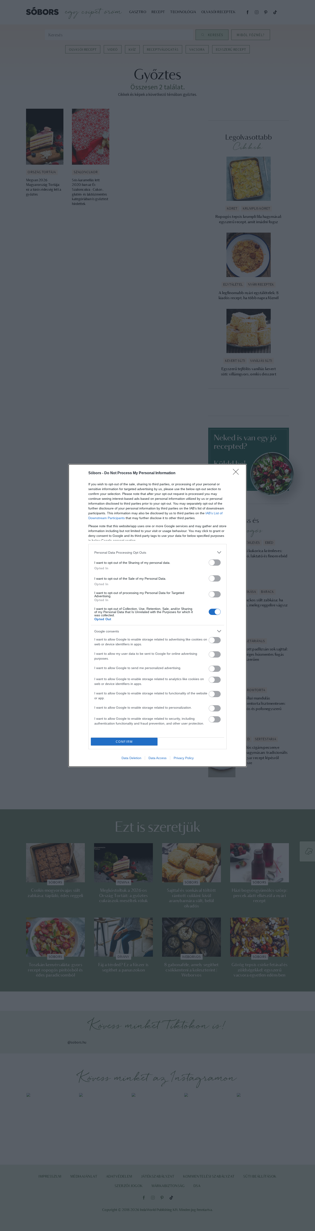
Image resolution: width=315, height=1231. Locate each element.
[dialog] (157, 615)
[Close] (237, 473)
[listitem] (157, 552)
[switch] (215, 562)
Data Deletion (131, 758)
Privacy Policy (184, 758)
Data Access (157, 758)
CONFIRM (124, 741)
